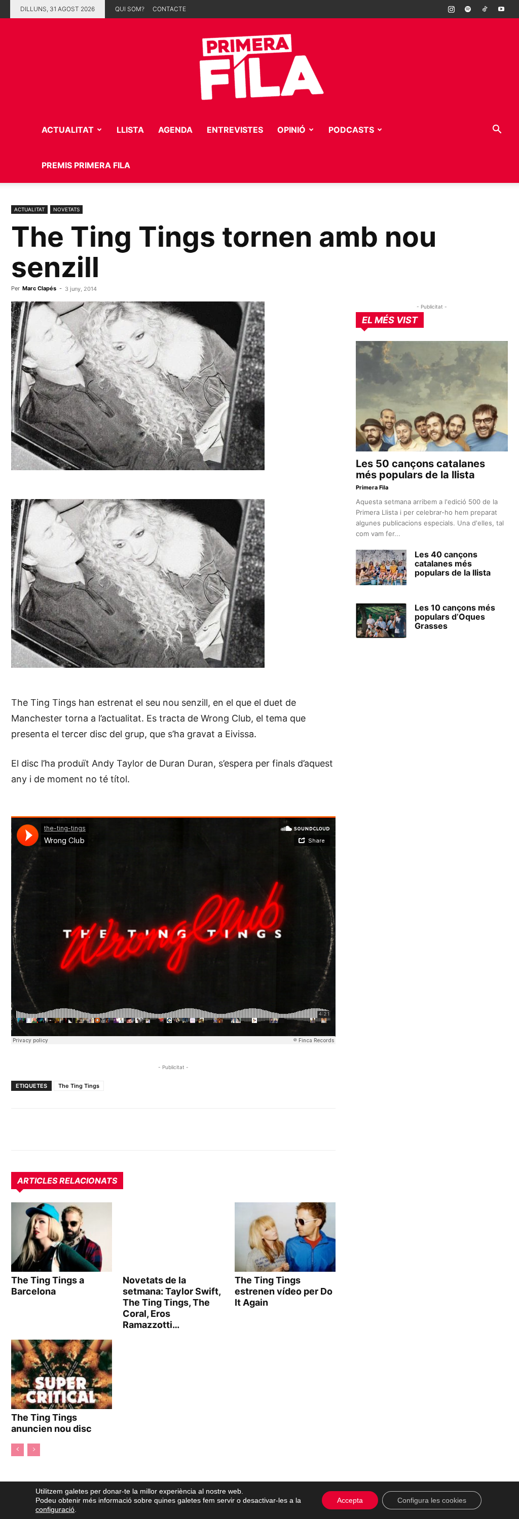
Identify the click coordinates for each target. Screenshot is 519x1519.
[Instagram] (451, 9)
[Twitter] (68, 1129)
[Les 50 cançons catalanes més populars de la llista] (432, 396)
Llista (130, 130)
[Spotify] (467, 9)
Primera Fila (372, 487)
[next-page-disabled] (33, 1450)
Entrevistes (235, 130)
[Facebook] (91, 1129)
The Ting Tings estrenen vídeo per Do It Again (283, 1291)
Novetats (66, 209)
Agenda (175, 130)
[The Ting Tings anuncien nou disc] (61, 1374)
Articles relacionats (67, 1180)
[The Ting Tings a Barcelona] (61, 1237)
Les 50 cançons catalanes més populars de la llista (420, 469)
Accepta (350, 1500)
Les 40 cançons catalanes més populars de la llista (453, 563)
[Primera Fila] (259, 65)
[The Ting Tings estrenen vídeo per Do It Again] (285, 1237)
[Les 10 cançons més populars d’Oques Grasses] (381, 620)
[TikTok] (484, 9)
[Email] (114, 1129)
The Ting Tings (78, 1085)
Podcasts (351, 130)
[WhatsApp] (21, 1129)
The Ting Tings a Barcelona (47, 1286)
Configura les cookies (431, 1500)
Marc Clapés (39, 288)
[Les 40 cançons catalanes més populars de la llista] (381, 567)
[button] (497, 130)
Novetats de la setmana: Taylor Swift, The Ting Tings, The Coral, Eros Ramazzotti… (171, 1302)
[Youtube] (501, 9)
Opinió (291, 130)
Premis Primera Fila (86, 165)
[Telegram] (44, 1129)
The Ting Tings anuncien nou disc (51, 1423)
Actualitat (68, 130)
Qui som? (129, 9)
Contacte (169, 9)
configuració (55, 1509)
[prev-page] (17, 1450)
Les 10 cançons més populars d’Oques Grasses (455, 616)
